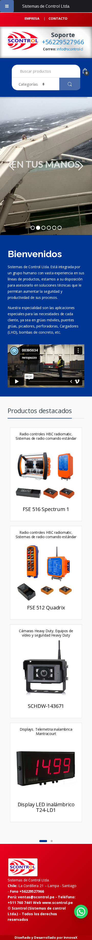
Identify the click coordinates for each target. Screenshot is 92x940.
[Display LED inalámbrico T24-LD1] (46, 770)
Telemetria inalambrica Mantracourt (53, 731)
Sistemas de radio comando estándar (46, 438)
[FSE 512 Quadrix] (46, 573)
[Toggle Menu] (7, 6)
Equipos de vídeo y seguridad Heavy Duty (47, 633)
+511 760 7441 (20, 902)
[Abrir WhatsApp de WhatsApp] (81, 912)
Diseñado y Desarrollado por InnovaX (46, 937)
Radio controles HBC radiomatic (45, 434)
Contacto (58, 18)
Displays (26, 729)
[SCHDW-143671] (46, 671)
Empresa (32, 18)
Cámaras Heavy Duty (36, 630)
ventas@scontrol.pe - (46, 896)
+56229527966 (63, 42)
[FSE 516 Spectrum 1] (46, 474)
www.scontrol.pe (57, 902)
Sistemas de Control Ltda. (46, 6)
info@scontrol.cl (70, 49)
